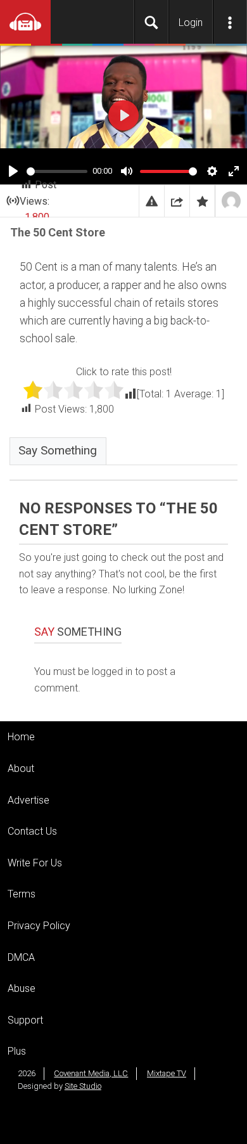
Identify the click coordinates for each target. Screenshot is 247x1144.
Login (191, 22)
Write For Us (35, 863)
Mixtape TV (166, 1073)
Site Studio (83, 1086)
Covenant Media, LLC (91, 1073)
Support (25, 1020)
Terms (21, 894)
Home (21, 737)
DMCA (21, 957)
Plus (17, 1051)
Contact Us (32, 831)
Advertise (28, 800)
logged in (112, 671)
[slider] (57, 171)
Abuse (21, 988)
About (21, 768)
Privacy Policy (39, 926)
